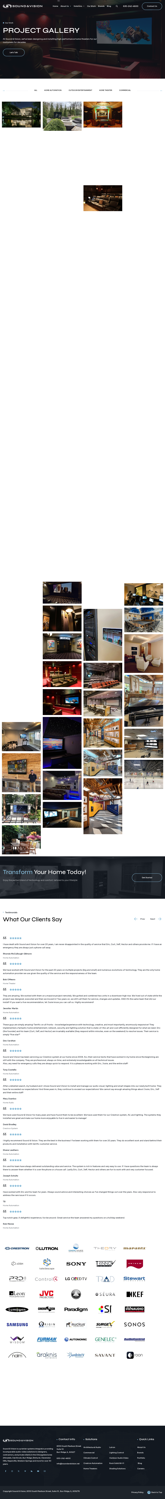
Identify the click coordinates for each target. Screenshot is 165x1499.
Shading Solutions (117, 1469)
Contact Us (152, 6)
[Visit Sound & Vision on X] (18, 1471)
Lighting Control (116, 1453)
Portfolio (141, 1458)
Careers (140, 1469)
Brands (101, 6)
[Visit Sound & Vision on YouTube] (38, 1471)
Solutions (78, 6)
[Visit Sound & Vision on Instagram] (12, 1471)
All (35, 90)
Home (55, 6)
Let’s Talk (14, 52)
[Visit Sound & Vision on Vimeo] (25, 1471)
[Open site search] (116, 6)
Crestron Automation (92, 1463)
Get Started (147, 878)
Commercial (125, 90)
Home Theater (105, 90)
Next (152, 919)
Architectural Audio (92, 1447)
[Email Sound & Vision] (44, 1471)
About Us (65, 6)
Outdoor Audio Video (118, 1458)
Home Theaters (90, 1469)
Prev (142, 919)
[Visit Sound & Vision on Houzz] (31, 1471)
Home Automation (52, 90)
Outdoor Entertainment (80, 90)
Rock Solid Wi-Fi (116, 1463)
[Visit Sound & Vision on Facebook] (5, 1471)
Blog (109, 6)
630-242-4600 (130, 6)
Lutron (112, 1447)
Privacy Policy (137, 1492)
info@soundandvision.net (68, 1464)
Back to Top (156, 1492)
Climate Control (90, 1458)
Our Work (91, 6)
